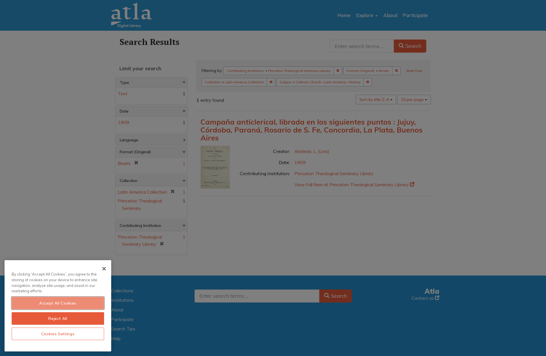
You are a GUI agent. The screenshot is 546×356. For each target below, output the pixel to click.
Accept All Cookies (57, 303)
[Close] (104, 268)
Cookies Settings (58, 334)
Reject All (57, 318)
